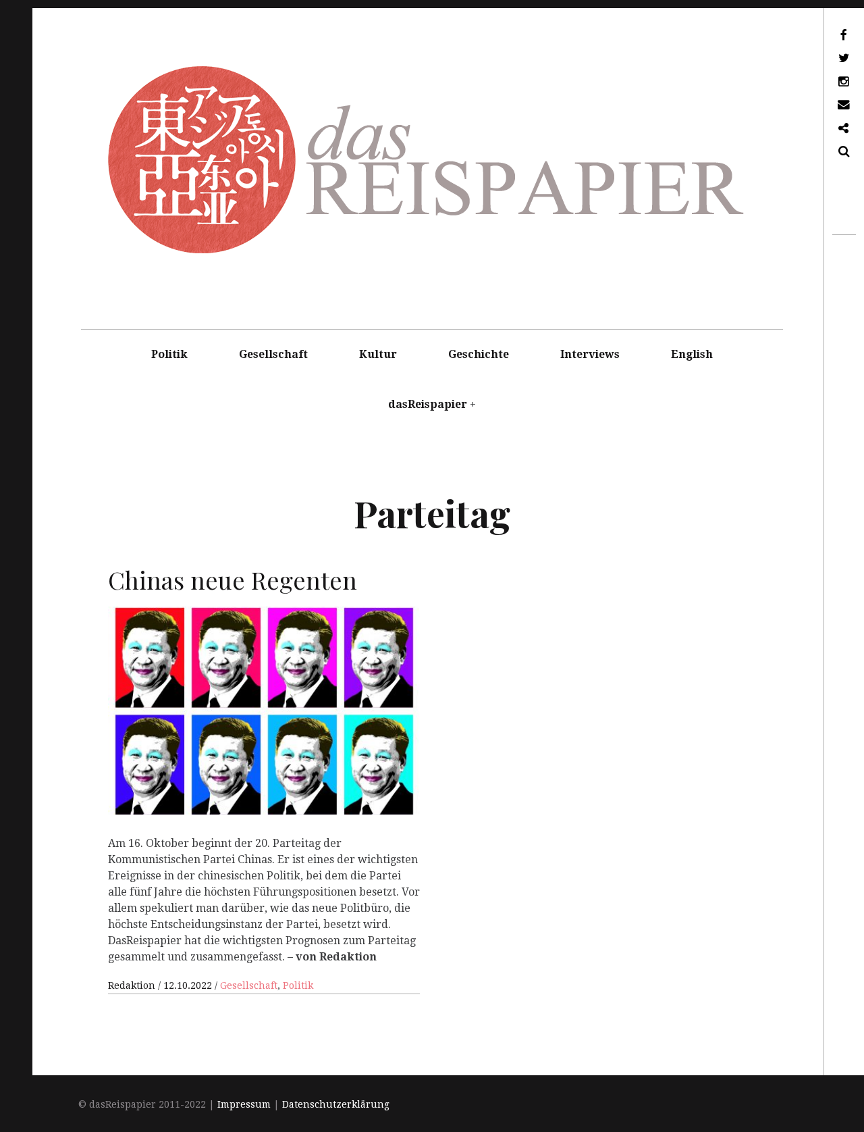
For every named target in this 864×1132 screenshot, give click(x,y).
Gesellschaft (273, 354)
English (692, 354)
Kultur (378, 354)
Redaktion (133, 985)
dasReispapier (427, 404)
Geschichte (478, 354)
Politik (169, 354)
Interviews (590, 354)
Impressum (244, 1104)
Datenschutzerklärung (335, 1104)
